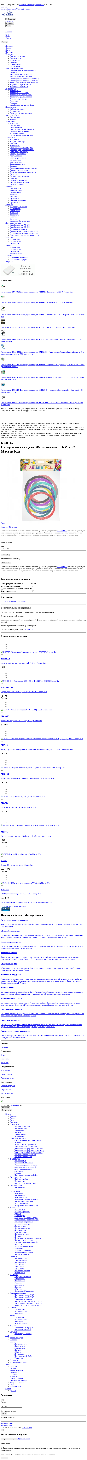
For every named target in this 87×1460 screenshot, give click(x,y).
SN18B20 (5, 658)
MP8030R (5, 774)
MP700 (4, 745)
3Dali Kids (29, 630)
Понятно (4, 1458)
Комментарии (29, 902)
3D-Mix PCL (62, 531)
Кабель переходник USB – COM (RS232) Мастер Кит (21, 721)
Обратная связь (7, 1090)
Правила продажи (8, 1086)
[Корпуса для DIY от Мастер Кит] (18, 275)
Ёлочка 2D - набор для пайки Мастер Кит (17, 865)
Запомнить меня (10, 1411)
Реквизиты (5, 1059)
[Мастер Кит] (7, 15)
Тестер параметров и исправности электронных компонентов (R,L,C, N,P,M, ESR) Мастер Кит (37, 749)
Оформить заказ (23, 1439)
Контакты (4, 1063)
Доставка (26, 9)
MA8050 (5, 716)
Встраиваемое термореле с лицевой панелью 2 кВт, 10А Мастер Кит (27, 778)
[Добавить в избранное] (6, 677)
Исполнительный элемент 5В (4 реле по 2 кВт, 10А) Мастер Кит (26, 836)
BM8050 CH (7, 687)
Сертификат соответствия (15, 601)
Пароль (4, 1406)
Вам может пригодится (44, 902)
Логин (3, 1402)
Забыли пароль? (7, 1426)
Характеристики (7, 902)
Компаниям (5, 1070)
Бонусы (4, 7)
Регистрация (27, 1428)
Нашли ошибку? (7, 1093)
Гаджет (3, 523)
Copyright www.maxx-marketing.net (14, 906)
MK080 (4, 803)
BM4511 (5, 889)
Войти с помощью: (8, 1417)
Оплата (19, 9)
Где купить (11, 9)
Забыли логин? (7, 1424)
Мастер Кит (15, 1105)
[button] (10, 19)
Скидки (4, 9)
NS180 (4, 860)
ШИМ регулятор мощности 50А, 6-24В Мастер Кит (21, 894)
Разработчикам (6, 1074)
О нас (3, 1055)
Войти (4, 1413)
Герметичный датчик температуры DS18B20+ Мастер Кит (23, 663)
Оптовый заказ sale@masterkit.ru (31, 5)
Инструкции (19, 902)
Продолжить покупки (9, 1439)
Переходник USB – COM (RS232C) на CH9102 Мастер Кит (24, 692)
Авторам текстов (7, 1078)
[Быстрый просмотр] (6, 644)
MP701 (4, 832)
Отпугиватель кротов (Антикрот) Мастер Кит (18, 807)
